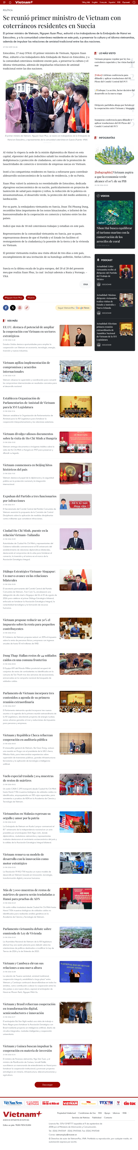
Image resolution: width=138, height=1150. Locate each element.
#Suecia (30, 297)
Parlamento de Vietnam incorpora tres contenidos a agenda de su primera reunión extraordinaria (28, 697)
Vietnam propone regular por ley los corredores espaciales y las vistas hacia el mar (115, 62)
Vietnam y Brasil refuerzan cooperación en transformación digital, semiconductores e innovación (29, 1008)
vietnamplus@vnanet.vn (66, 1134)
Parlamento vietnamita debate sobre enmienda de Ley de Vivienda (27, 931)
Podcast (106, 260)
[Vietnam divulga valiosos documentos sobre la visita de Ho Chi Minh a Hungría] (76, 442)
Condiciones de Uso (87, 1113)
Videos (105, 195)
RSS (100, 1113)
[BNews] (131, 1103)
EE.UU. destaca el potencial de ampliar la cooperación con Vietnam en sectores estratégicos (29, 331)
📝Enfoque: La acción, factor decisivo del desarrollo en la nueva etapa (115, 92)
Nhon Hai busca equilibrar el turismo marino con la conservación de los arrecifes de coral (114, 234)
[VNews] (107, 1103)
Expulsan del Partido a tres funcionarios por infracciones (29, 498)
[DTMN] (40, 1103)
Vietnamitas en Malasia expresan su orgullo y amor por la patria (27, 815)
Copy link (27, 308)
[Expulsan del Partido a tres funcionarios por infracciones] (76, 504)
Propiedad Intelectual (66, 1113)
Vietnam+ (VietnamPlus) (24, 2)
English (95, 2)
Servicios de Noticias (81, 1117)
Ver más (12, 320)
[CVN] (21, 1103)
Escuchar (106, 284)
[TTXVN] (95, 1103)
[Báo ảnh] (59, 1103)
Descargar (47, 1084)
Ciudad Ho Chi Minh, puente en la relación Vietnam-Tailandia (25, 532)
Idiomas (116, 1113)
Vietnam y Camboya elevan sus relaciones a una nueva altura (23, 965)
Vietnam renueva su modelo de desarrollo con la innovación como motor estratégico (26, 858)
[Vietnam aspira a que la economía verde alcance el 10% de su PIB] (115, 155)
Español (112, 2)
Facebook (6, 308)
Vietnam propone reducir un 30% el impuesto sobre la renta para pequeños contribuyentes (29, 624)
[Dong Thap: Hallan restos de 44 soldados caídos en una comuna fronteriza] (76, 664)
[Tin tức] (118, 1103)
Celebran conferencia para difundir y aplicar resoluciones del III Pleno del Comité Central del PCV (113, 78)
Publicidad (96, 1117)
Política (8, 10)
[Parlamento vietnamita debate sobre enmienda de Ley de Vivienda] (76, 937)
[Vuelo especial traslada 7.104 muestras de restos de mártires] (76, 784)
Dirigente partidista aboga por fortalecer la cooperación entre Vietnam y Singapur (114, 107)
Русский (126, 2)
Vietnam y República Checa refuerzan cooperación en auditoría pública (28, 737)
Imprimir (20, 308)
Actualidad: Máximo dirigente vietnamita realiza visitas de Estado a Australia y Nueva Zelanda (107, 301)
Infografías (107, 137)
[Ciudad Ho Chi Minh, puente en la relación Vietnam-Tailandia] (76, 539)
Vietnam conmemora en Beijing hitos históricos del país (27, 467)
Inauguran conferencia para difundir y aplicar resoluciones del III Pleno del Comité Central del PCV (113, 123)
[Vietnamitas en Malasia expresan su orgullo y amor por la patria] (76, 822)
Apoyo (107, 1113)
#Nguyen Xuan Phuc (13, 297)
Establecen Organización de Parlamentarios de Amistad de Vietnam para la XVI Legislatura (29, 402)
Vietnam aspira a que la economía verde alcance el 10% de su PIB (114, 176)
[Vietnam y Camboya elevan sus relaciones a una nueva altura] (76, 971)
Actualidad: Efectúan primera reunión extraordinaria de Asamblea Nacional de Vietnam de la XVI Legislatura (107, 331)
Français (103, 2)
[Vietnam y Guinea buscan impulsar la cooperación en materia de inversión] (76, 1054)
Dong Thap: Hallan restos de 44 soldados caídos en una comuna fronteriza (29, 657)
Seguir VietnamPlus (66, 307)
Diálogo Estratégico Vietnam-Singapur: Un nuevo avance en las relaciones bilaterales (29, 575)
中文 (118, 2)
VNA (125, 1113)
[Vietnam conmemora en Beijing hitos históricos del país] (76, 473)
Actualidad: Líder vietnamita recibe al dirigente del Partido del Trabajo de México (107, 273)
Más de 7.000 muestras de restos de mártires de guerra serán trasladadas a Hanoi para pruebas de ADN (29, 894)
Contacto (108, 1117)
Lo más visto (107, 53)
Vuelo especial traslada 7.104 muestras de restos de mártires (28, 778)
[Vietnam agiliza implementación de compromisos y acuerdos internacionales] (76, 371)
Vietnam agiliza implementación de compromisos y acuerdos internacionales (26, 367)
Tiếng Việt (86, 2)
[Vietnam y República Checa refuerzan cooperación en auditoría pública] (76, 743)
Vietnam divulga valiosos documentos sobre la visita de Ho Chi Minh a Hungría (30, 436)
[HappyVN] (77, 1103)
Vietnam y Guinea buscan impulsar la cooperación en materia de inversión (27, 1048)
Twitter (13, 308)
